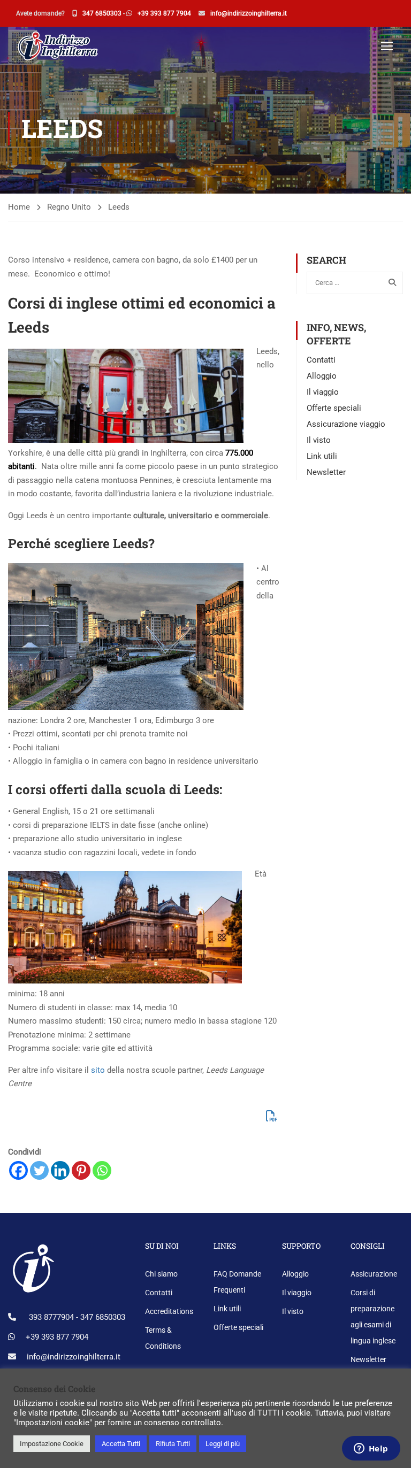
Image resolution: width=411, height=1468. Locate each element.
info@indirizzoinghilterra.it (248, 13)
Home (19, 207)
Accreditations (169, 1311)
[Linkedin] (60, 1170)
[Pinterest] (81, 1170)
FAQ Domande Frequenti (237, 1282)
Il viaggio (323, 392)
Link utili (322, 456)
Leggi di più (223, 1444)
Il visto (319, 440)
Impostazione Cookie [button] (51, 1444)
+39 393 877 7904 (164, 13)
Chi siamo (161, 1274)
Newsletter (326, 472)
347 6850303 (101, 13)
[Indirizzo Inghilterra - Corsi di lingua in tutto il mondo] (57, 45)
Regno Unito (69, 207)
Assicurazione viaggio (346, 424)
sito (98, 1070)
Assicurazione (374, 1274)
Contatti (321, 360)
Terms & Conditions (163, 1338)
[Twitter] (39, 1170)
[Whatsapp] (102, 1170)
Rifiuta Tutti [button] (173, 1444)
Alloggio (322, 376)
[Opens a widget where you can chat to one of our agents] (370, 1449)
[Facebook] (18, 1170)
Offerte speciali (334, 408)
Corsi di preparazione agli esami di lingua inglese (373, 1316)
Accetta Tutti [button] (121, 1444)
